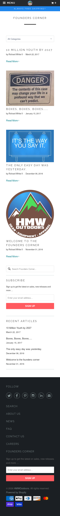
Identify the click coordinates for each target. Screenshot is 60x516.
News (10, 421)
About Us (13, 413)
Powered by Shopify (16, 492)
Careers (12, 443)
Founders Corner (30, 18)
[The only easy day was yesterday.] (30, 161)
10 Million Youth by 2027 (29, 49)
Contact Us (15, 436)
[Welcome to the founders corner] (30, 237)
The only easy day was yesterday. (24, 349)
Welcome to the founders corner (23, 359)
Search (11, 406)
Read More (12, 61)
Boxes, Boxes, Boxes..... (27, 109)
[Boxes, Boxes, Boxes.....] (30, 105)
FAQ (9, 428)
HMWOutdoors (21, 488)
